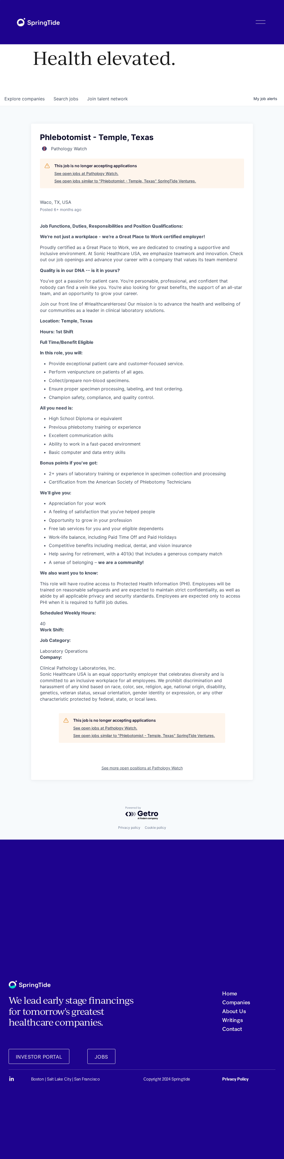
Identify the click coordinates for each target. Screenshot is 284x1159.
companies (24, 98)
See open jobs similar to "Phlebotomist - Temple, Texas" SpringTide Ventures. (125, 181)
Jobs (101, 1056)
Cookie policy (155, 827)
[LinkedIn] (11, 1079)
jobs (66, 98)
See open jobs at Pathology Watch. (86, 173)
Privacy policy (129, 827)
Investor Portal (39, 1056)
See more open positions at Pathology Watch (142, 768)
